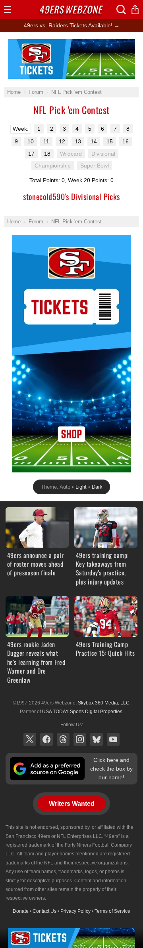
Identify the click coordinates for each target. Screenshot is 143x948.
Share (135, 9)
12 (62, 141)
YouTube (113, 739)
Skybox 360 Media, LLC (103, 703)
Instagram (79, 739)
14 (94, 141)
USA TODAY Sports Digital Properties (82, 711)
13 (78, 141)
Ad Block (72, 43)
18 (47, 153)
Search (121, 9)
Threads (63, 739)
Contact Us (44, 911)
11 (46, 141)
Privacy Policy (75, 911)
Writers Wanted (72, 803)
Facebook (46, 739)
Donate (21, 911)
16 (125, 141)
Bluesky (96, 739)
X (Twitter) (29, 739)
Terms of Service (112, 911)
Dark (97, 487)
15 (109, 141)
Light (81, 487)
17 (31, 153)
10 (30, 141)
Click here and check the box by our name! (111, 769)
